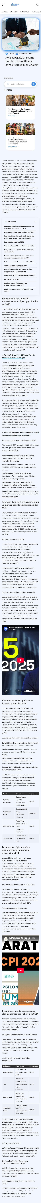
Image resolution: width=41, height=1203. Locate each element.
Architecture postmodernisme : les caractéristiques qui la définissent (17, 141)
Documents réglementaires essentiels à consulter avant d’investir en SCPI (18, 257)
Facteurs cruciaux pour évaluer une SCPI (19, 232)
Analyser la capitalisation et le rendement (19, 275)
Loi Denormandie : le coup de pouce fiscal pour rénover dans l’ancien (20, 111)
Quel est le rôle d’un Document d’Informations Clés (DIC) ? (15, 284)
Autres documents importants (15, 266)
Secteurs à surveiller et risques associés (19, 246)
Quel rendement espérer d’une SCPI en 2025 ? (18, 290)
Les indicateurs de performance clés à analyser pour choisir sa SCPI (18, 270)
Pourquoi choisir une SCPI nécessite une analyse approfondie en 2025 (19, 227)
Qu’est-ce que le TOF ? (12, 279)
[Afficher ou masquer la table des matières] (26, 221)
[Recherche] (37, 4)
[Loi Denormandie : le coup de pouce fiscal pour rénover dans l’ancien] (20, 100)
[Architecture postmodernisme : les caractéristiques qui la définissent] (20, 129)
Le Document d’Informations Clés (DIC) (18, 262)
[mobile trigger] (4, 5)
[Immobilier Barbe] (15, 5)
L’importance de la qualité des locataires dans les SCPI (19, 251)
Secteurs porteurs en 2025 (14, 242)
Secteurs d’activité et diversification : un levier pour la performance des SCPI (19, 237)
